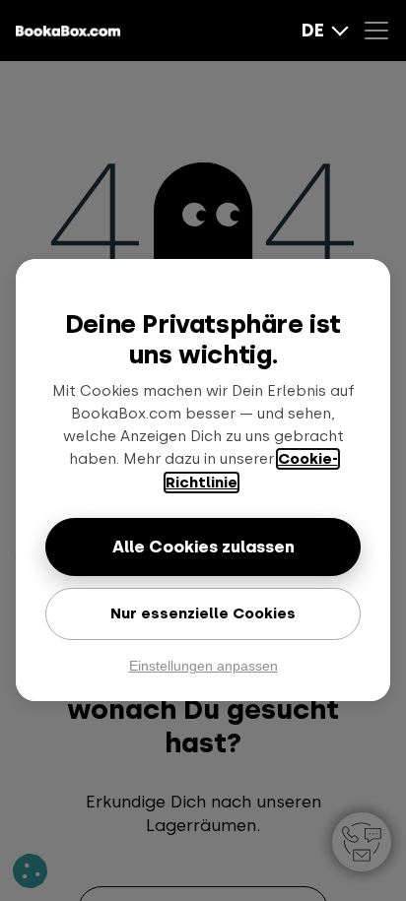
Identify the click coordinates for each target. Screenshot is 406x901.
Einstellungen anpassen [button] (203, 666)
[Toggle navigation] (381, 30)
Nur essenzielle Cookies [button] (203, 613)
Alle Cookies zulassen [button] (203, 546)
